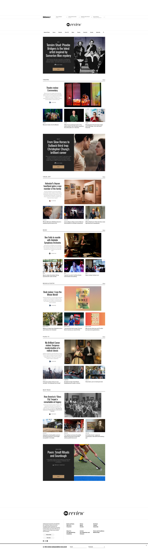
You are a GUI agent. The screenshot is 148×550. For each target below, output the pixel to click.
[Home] (49, 17)
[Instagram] (45, 541)
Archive (82, 531)
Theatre (78, 32)
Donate (91, 32)
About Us (68, 531)
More (104, 79)
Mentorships (96, 532)
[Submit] (104, 547)
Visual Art (85, 32)
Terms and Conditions (98, 531)
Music (73, 32)
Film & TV (67, 32)
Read (58, 69)
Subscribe (98, 32)
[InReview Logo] (74, 25)
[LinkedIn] (47, 541)
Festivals (60, 32)
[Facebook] (43, 541)
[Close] (146, 545)
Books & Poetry (47, 32)
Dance (54, 32)
